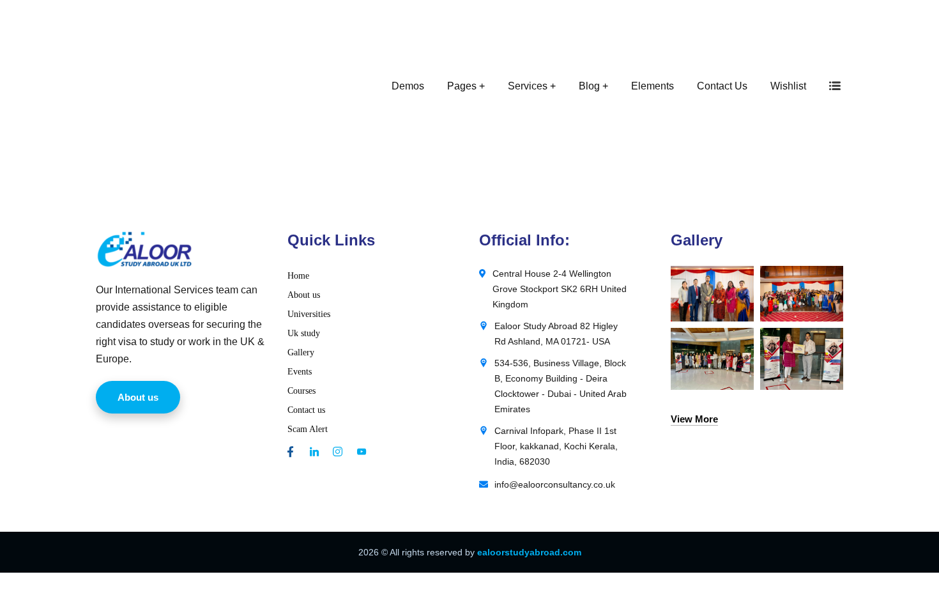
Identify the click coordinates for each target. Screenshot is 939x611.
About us (303, 295)
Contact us (306, 410)
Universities (308, 314)
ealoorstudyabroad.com (529, 552)
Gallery (300, 352)
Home (298, 276)
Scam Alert (307, 429)
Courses (301, 391)
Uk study (303, 333)
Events (299, 371)
